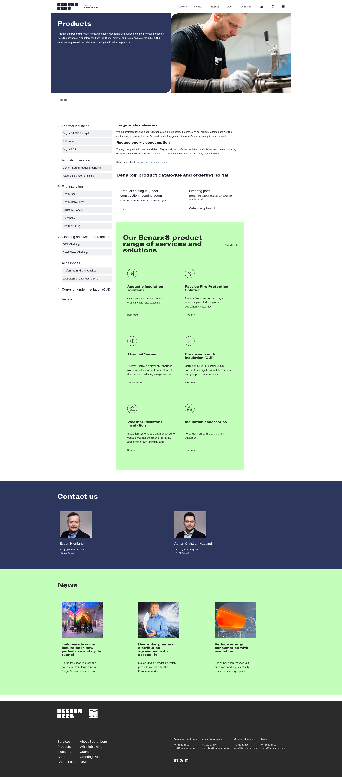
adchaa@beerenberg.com (186, 549)
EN (261, 7)
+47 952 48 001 (67, 553)
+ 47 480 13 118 (182, 553)
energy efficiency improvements (152, 162)
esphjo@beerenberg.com (72, 549)
